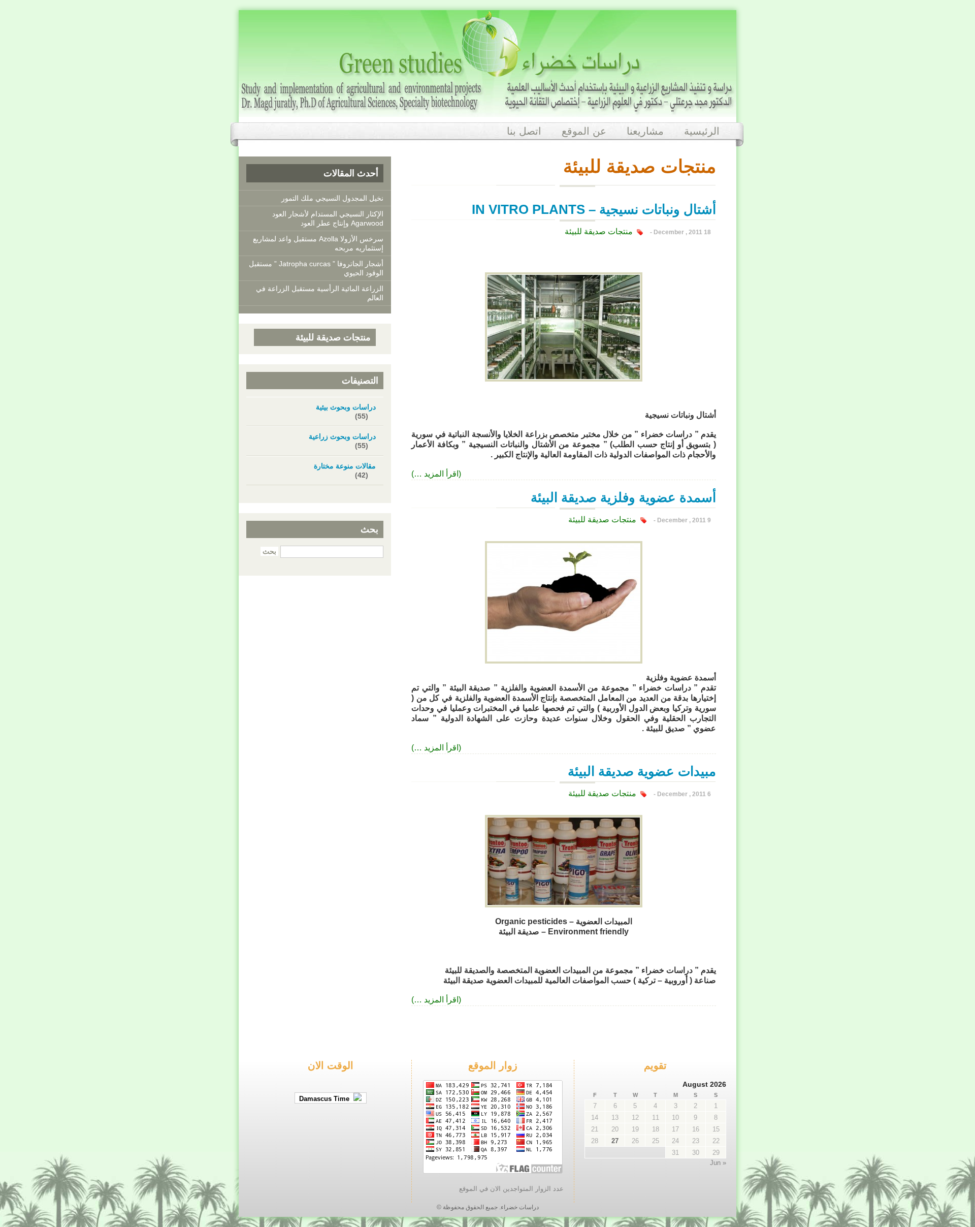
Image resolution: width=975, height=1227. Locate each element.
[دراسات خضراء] (487, 108)
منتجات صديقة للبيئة (599, 231)
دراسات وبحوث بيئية (346, 407)
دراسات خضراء (520, 1207)
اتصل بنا (524, 131)
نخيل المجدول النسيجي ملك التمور (332, 198)
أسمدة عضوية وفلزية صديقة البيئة (623, 497)
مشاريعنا (645, 131)
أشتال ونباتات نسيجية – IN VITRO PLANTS (594, 209)
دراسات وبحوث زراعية (342, 436)
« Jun (718, 1163)
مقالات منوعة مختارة (345, 466)
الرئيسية (702, 131)
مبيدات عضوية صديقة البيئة (642, 771)
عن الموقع (584, 131)
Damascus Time (326, 1099)
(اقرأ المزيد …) (436, 473)
